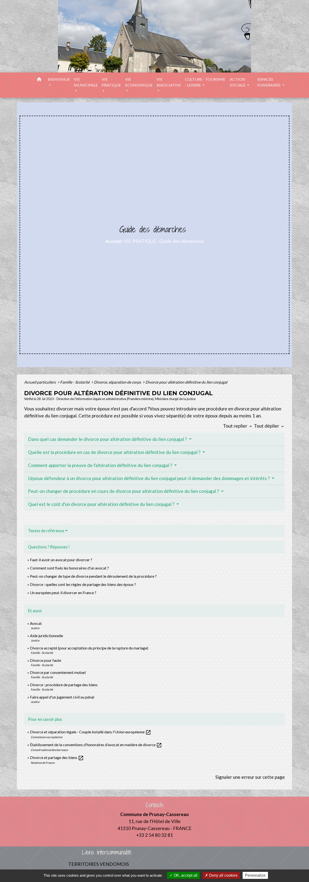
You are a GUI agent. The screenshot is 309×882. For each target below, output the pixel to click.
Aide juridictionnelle (46, 635)
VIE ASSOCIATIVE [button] (168, 82)
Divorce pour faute (45, 660)
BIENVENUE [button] (59, 79)
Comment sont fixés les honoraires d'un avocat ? (69, 568)
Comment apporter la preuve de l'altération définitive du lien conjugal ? (100, 465)
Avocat (36, 623)
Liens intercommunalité (107, 852)
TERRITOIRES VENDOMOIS (98, 864)
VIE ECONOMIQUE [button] (139, 82)
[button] (39, 80)
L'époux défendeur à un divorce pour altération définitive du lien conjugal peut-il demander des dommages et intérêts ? (149, 478)
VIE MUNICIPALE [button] (86, 82)
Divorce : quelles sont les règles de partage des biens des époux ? (83, 584)
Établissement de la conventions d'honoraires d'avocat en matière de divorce (96, 744)
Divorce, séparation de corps (118, 382)
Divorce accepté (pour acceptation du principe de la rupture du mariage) (89, 648)
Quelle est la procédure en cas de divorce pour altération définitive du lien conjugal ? (114, 452)
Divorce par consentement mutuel (58, 672)
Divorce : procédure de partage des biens (64, 684)
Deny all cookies (223, 875)
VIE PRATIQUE (140, 241)
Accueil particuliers (40, 382)
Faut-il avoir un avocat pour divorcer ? (61, 559)
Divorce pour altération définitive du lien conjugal (186, 382)
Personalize (255, 875)
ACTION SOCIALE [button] (238, 82)
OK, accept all (185, 875)
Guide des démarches (181, 241)
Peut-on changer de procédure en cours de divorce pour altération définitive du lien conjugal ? (124, 491)
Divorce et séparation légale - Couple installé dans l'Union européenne (90, 731)
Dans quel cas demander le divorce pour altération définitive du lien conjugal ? (108, 439)
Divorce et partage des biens (57, 757)
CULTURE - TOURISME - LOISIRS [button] (205, 82)
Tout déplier (269, 426)
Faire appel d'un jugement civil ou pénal (62, 697)
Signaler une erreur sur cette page (250, 777)
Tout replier (238, 426)
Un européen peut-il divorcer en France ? (63, 592)
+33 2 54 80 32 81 (154, 835)
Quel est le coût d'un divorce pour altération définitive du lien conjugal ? (101, 504)
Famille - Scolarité (75, 382)
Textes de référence (46, 530)
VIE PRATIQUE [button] (111, 82)
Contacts (155, 805)
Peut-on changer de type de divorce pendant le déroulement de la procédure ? (93, 576)
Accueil (113, 241)
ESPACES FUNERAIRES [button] (269, 82)
